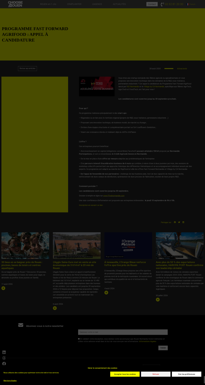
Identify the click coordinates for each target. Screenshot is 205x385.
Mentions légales (10, 381)
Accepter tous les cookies (125, 374)
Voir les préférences (186, 374)
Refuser (156, 374)
